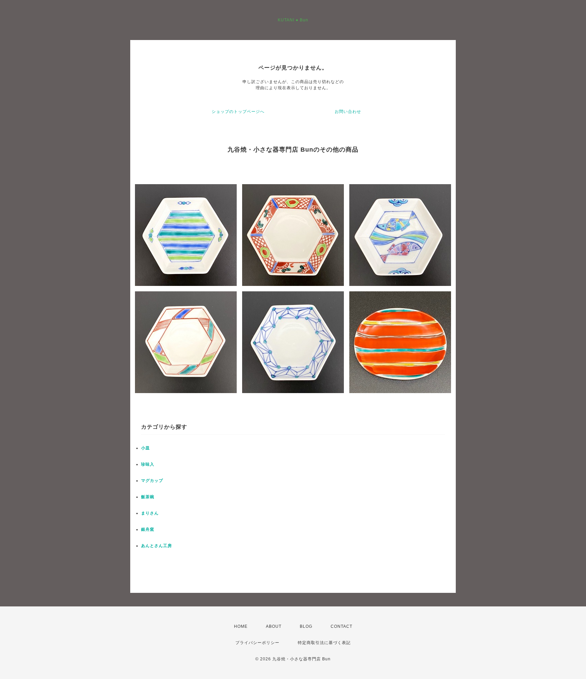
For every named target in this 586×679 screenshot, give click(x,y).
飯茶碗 (147, 496)
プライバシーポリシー (257, 642)
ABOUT (273, 626)
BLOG (306, 626)
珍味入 (147, 464)
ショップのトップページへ (238, 111)
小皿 (145, 448)
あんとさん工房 (156, 545)
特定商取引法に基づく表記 (324, 642)
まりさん (150, 513)
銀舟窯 (147, 529)
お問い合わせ (348, 111)
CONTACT (341, 626)
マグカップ (152, 480)
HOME (241, 626)
